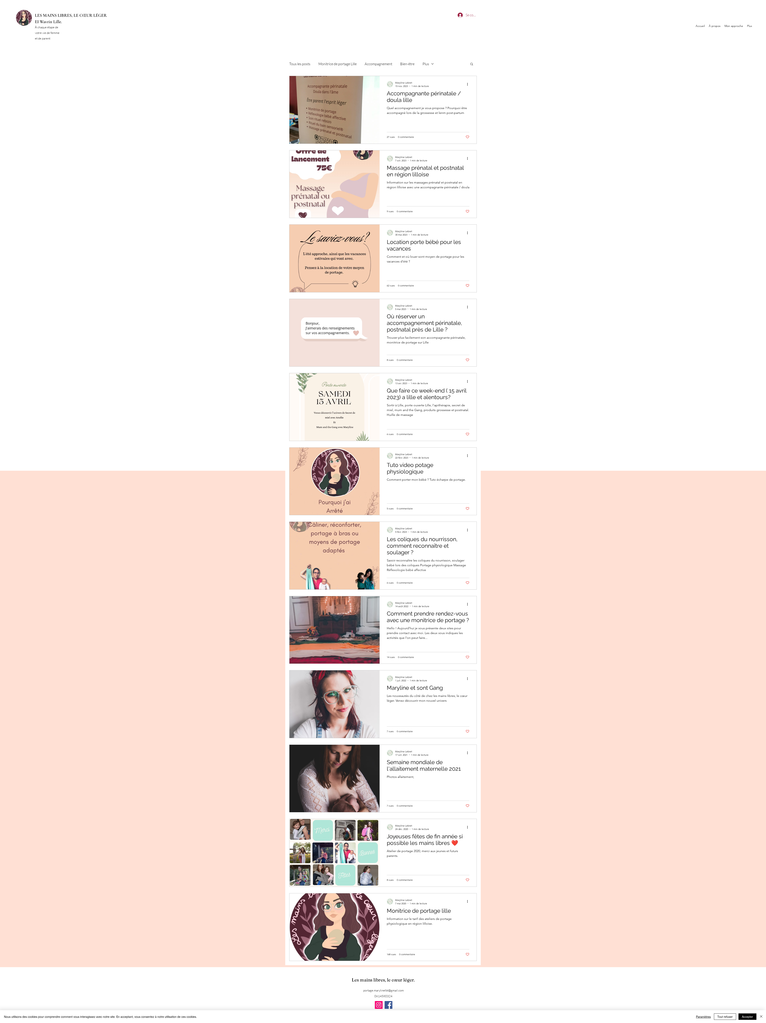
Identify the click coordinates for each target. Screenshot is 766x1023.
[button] (472, 64)
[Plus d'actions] (468, 84)
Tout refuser (725, 1017)
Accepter (747, 1017)
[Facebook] (388, 1005)
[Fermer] (761, 1016)
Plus (425, 64)
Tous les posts (299, 64)
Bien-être (407, 64)
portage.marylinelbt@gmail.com (383, 990)
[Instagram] (379, 1005)
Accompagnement (378, 64)
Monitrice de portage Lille (337, 64)
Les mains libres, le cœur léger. (384, 980)
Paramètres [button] (703, 1017)
